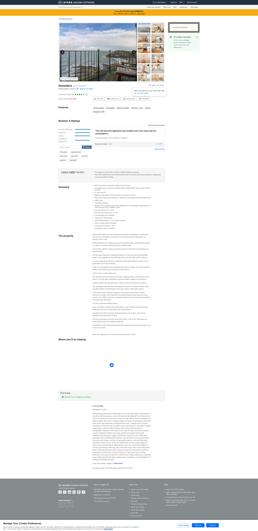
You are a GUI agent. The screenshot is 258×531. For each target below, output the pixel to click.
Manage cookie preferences (140, 498)
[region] (129, 525)
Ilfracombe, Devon (75, 89)
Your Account (193, 2)
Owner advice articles (138, 510)
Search (88, 147)
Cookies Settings (183, 525)
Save (154, 85)
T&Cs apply (141, 14)
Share (162, 85)
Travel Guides (194, 7)
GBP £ (181, 2)
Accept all (212, 525)
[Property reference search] (82, 7)
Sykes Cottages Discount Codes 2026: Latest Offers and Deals (180, 493)
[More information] (197, 37)
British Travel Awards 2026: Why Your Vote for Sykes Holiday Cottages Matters (181, 501)
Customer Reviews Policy (139, 504)
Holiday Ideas (183, 7)
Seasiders (65, 85)
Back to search (66, 19)
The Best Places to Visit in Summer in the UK (180, 497)
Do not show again (141, 93)
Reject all (198, 525)
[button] (62, 52)
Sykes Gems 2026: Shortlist (175, 489)
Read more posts (171, 505)
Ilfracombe (118, 463)
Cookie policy (135, 495)
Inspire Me (134, 513)
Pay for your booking (137, 507)
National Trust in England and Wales (78, 397)
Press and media (136, 516)
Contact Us (174, 2)
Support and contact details (139, 489)
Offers (175, 7)
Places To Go (167, 7)
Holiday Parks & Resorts (153, 7)
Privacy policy (135, 492)
